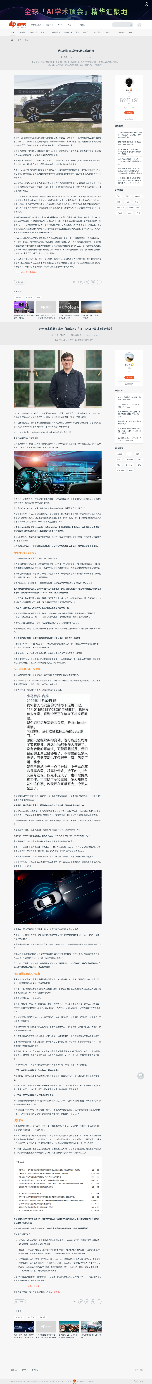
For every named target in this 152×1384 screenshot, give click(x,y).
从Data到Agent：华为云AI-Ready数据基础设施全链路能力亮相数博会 (129, 151)
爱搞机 (82, 25)
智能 (118, 459)
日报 (118, 202)
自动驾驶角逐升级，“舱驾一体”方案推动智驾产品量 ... (45, 318)
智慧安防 (76, 37)
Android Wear (134, 207)
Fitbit (131, 470)
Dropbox (129, 465)
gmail (129, 213)
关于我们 (24, 1370)
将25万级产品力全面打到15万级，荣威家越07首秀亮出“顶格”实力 (129, 414)
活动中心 (49, 25)
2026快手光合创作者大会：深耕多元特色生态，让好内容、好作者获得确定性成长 (130, 135)
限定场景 (42, 1317)
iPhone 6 (138, 196)
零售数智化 (26, 37)
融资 (38, 297)
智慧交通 (91, 37)
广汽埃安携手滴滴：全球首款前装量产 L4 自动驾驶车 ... (24, 1337)
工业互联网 (119, 32)
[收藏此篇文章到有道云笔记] (80, 282)
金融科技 (55, 32)
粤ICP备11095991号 (64, 1381)
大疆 (137, 454)
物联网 (121, 37)
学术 (19, 37)
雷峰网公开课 (36, 25)
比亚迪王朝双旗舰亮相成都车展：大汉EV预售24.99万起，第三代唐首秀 (129, 431)
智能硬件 (128, 37)
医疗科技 (67, 32)
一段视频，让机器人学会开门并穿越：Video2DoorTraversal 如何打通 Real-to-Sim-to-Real (129, 180)
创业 (127, 196)
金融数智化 (35, 37)
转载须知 (55, 1292)
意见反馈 (35, 1370)
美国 (136, 202)
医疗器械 (63, 37)
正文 (26, 40)
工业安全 (113, 37)
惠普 (140, 459)
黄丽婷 (62, 335)
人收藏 (20, 282)
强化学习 (120, 207)
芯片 (77, 32)
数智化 (43, 32)
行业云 (108, 32)
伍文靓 (78, 335)
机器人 (135, 37)
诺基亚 (119, 454)
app (129, 454)
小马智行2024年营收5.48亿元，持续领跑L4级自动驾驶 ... (46, 1337)
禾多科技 (18, 297)
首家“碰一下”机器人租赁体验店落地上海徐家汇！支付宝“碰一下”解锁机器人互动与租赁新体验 (130, 171)
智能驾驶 (33, 32)
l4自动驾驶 (19, 1317)
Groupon (129, 459)
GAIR (60, 25)
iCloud (119, 213)
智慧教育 (83, 37)
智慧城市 (97, 32)
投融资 (56, 37)
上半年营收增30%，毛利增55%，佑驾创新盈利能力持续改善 (129, 161)
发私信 (129, 113)
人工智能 (21, 32)
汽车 (127, 202)
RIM (118, 465)
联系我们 (14, 1370)
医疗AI (50, 37)
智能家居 (141, 37)
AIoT (131, 32)
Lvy (70, 57)
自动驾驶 (29, 297)
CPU (139, 465)
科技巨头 (45, 37)
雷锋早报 (120, 470)
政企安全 (86, 32)
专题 (69, 25)
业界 (12, 32)
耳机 (138, 213)
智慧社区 (98, 37)
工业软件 (106, 37)
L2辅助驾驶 (31, 1317)
